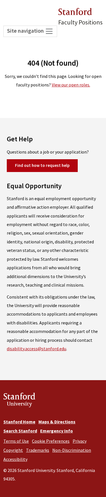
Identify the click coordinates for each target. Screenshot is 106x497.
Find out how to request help (42, 165)
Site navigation (26, 30)
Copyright (13, 450)
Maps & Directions (56, 421)
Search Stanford (20, 431)
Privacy (79, 441)
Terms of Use (16, 441)
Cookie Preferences (51, 441)
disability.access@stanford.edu (36, 348)
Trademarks (37, 450)
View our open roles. (71, 85)
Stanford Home (19, 421)
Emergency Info (56, 431)
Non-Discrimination (71, 450)
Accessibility (15, 459)
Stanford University (19, 401)
